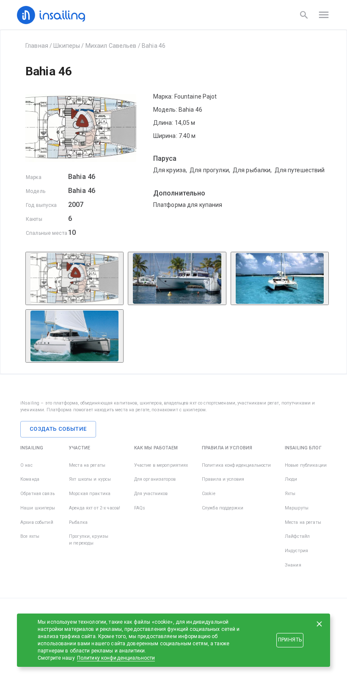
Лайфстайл (297, 536)
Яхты (290, 493)
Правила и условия (223, 479)
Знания (293, 565)
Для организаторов (155, 479)
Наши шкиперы (37, 508)
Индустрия (296, 550)
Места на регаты (87, 465)
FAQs (140, 508)
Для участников (151, 493)
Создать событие (58, 429)
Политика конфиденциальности (236, 465)
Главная (36, 45)
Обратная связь (37, 493)
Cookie (208, 493)
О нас (26, 465)
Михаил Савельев (111, 45)
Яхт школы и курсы (90, 479)
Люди (291, 479)
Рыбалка (78, 522)
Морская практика (89, 493)
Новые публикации (306, 465)
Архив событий (36, 522)
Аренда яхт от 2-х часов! (94, 508)
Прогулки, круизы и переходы (88, 540)
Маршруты (296, 508)
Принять (290, 640)
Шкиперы (66, 45)
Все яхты (29, 536)
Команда (29, 479)
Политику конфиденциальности (116, 658)
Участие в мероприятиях (161, 465)
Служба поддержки (222, 508)
